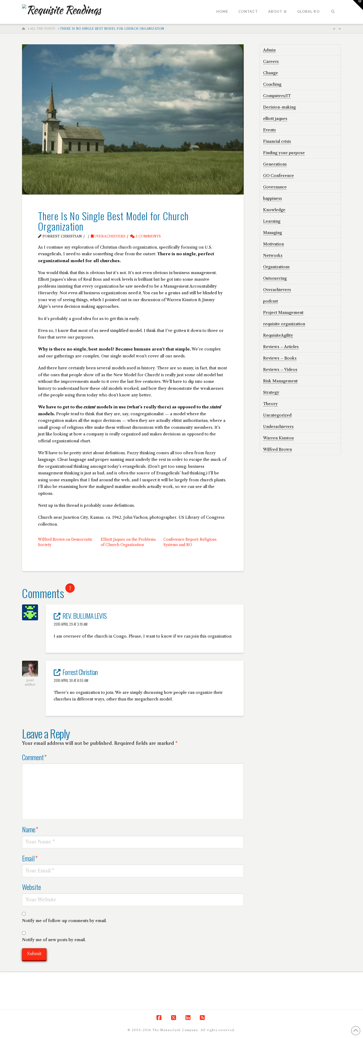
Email (30, 858)
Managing (272, 232)
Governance (275, 186)
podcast (270, 301)
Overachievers (109, 236)
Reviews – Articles (281, 346)
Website (31, 887)
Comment (34, 757)
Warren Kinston (278, 437)
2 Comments (147, 236)
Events (269, 129)
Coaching (272, 84)
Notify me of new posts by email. (54, 939)
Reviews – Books (280, 358)
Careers (271, 61)
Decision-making (279, 107)
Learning (271, 221)
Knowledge (274, 209)
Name (30, 829)
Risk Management (280, 380)
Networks (272, 255)
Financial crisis (277, 141)
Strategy (271, 392)
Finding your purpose (284, 152)
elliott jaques (275, 118)
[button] (358, 5)
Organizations (276, 266)
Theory (270, 403)
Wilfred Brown (277, 449)
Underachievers (278, 426)
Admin (269, 50)
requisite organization (284, 323)
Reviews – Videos (280, 369)
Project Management (283, 312)
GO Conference (278, 175)
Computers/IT (277, 95)
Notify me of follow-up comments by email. (64, 920)
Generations (275, 164)
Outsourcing (275, 278)
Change (270, 72)
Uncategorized (277, 415)
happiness (272, 198)
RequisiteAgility (278, 335)
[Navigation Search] (333, 12)
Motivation (273, 243)
